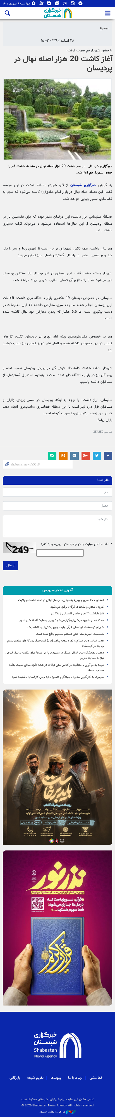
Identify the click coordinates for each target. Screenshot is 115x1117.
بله (49, 4)
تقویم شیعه (35, 1078)
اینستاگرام (65, 4)
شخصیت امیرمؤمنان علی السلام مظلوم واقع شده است (70, 634)
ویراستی (57, 4)
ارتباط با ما (75, 1078)
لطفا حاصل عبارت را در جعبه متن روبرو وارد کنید (76, 544)
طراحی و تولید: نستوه (52, 1112)
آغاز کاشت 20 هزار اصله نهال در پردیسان (63, 64)
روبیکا (33, 4)
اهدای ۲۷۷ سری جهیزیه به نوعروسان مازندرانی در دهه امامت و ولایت (61, 600)
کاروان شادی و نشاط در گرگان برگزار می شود (77, 607)
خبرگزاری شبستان (83, 185)
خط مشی (96, 1078)
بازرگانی (14, 1078)
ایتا (73, 4)
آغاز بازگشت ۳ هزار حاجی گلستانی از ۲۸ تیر (77, 613)
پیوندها (56, 1078)
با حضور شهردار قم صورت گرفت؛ (89, 50)
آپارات (41, 4)
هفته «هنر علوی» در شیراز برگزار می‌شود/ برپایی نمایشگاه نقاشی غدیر (62, 620)
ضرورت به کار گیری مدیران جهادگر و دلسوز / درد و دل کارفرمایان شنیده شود (58, 677)
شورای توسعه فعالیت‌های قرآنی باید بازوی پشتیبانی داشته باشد (65, 627)
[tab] (57, 590)
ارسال (10, 565)
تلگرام (80, 4)
